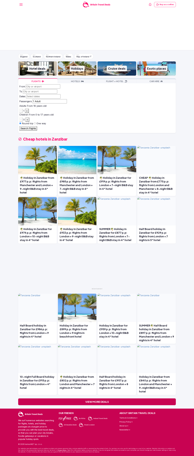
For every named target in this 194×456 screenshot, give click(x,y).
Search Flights (28, 128)
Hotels (75, 81)
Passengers (25, 101)
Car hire (155, 81)
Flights (36, 81)
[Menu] (21, 4)
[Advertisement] (97, 30)
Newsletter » (124, 430)
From (22, 86)
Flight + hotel (115, 81)
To (20, 91)
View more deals (97, 401)
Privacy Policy (62, 450)
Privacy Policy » (126, 422)
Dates (22, 96)
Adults (22, 105)
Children (23, 114)
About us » (123, 426)
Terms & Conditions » (128, 418)
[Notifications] (150, 4)
